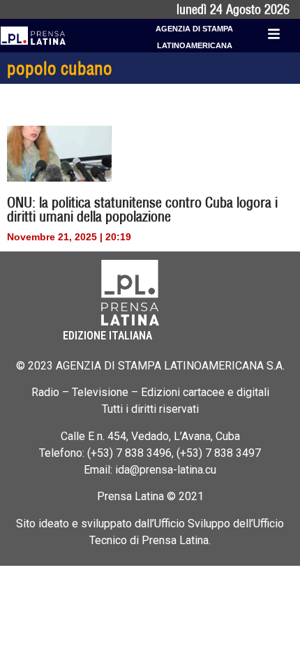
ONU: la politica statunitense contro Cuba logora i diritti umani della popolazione (142, 209)
